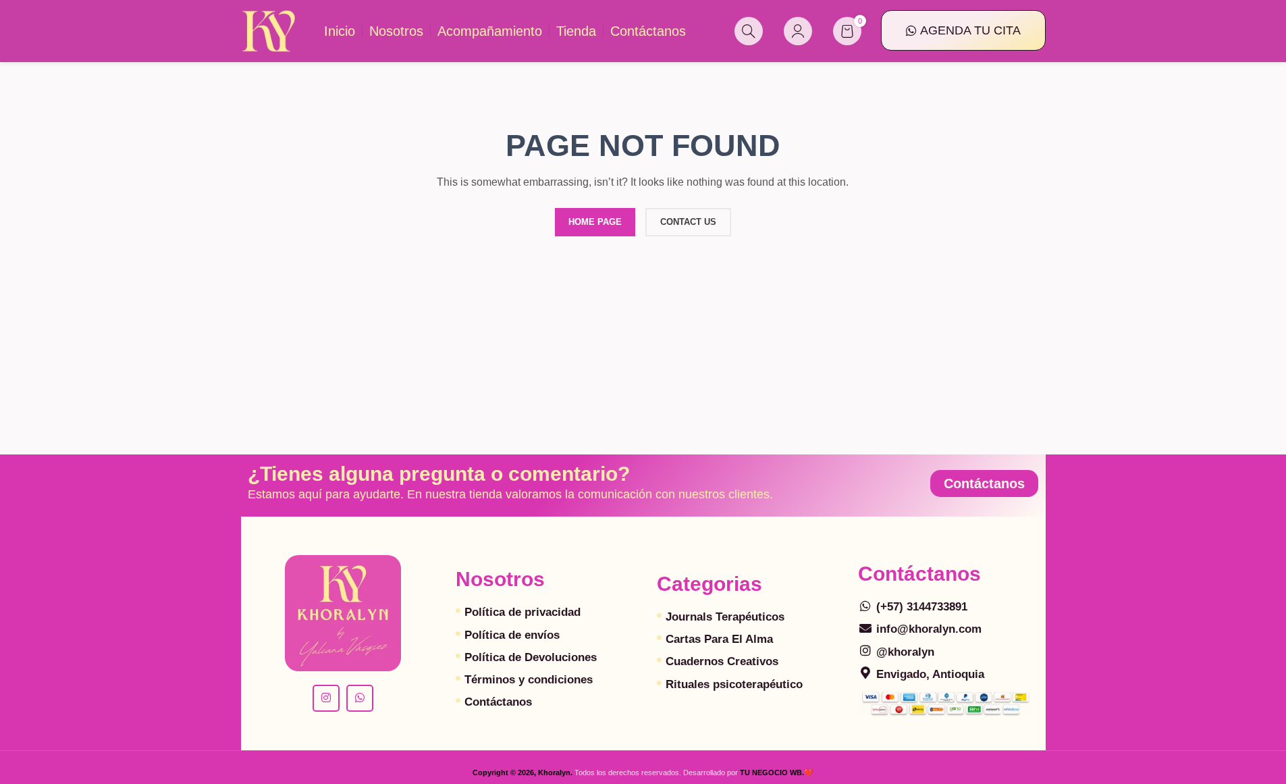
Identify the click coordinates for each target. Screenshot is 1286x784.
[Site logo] (268, 30)
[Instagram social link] (326, 698)
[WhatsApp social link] (359, 698)
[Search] (749, 31)
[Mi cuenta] (798, 31)
